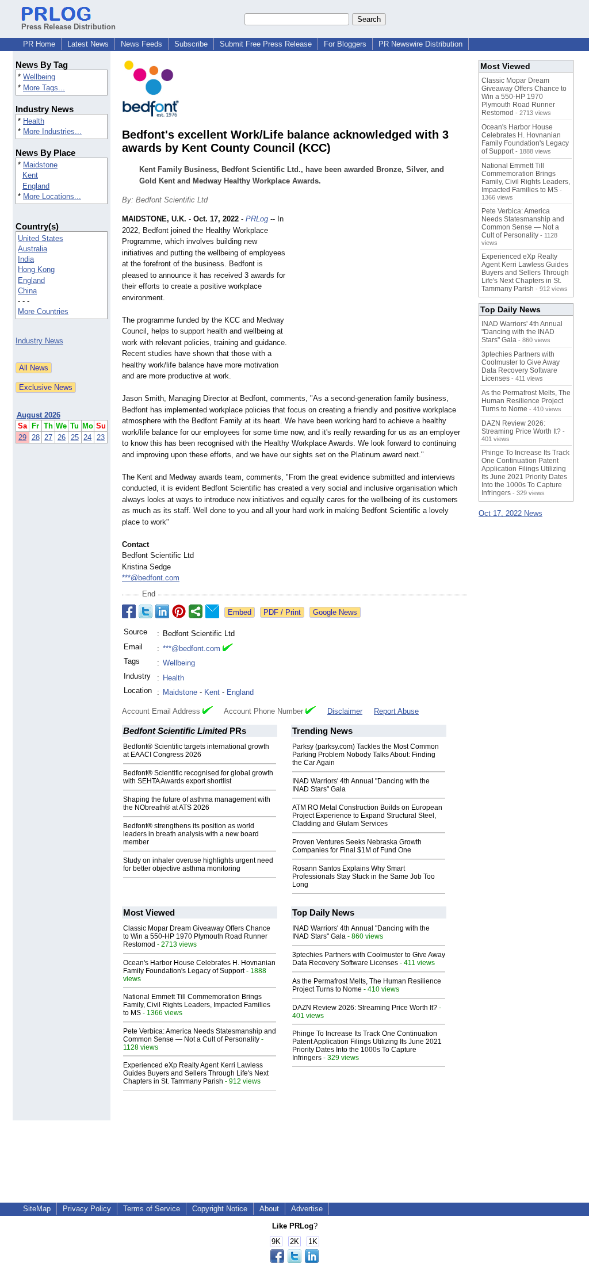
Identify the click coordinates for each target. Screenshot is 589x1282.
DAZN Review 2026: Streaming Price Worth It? (364, 1008)
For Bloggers (345, 44)
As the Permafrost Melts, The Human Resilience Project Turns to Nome (526, 401)
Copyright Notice (219, 1208)
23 (101, 437)
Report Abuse (396, 711)
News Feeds (141, 44)
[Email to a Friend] (212, 611)
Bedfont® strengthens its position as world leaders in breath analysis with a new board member (191, 834)
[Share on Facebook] (129, 611)
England (35, 186)
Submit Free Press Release (266, 44)
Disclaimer (344, 711)
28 (36, 437)
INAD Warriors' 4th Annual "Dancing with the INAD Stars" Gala (522, 332)
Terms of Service (151, 1208)
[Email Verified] (228, 649)
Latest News (88, 44)
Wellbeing (39, 76)
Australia (32, 248)
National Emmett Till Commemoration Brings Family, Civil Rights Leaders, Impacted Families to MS (196, 1005)
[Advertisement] (380, 298)
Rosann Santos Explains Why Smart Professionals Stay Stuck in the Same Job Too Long (363, 876)
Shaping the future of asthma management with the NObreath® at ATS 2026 (196, 803)
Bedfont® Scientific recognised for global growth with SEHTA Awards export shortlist (198, 777)
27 (48, 437)
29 (22, 437)
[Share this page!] (294, 1260)
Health (33, 121)
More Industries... (52, 131)
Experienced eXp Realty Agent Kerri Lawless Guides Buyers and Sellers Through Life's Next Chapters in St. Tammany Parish (196, 1073)
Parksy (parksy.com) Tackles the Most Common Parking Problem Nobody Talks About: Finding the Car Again (365, 755)
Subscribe (191, 44)
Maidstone (40, 164)
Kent (30, 175)
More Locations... (52, 196)
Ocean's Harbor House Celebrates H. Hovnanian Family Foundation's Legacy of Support (199, 967)
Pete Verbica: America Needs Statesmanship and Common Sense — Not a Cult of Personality (199, 1035)
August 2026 (38, 415)
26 (62, 437)
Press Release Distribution (68, 26)
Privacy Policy (87, 1208)
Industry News (39, 340)
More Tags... (44, 87)
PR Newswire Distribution (420, 44)
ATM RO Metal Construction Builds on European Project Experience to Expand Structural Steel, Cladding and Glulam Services (367, 815)
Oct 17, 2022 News (510, 513)
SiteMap (37, 1208)
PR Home (39, 44)
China (27, 290)
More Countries (43, 311)
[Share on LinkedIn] (162, 611)
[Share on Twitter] (145, 611)
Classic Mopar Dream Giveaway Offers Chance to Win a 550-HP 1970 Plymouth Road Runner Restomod (196, 936)
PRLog (257, 219)
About (269, 1208)
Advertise (307, 1208)
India (26, 259)
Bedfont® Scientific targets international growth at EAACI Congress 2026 (196, 751)
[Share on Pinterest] (179, 611)
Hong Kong (36, 269)
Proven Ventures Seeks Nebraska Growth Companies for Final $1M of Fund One (357, 846)
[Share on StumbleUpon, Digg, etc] (195, 611)
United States (40, 238)
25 (75, 437)
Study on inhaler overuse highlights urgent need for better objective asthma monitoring (198, 864)
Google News (335, 612)
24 (87, 437)
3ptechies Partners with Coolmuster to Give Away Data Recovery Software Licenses (368, 959)
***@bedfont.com (150, 577)
